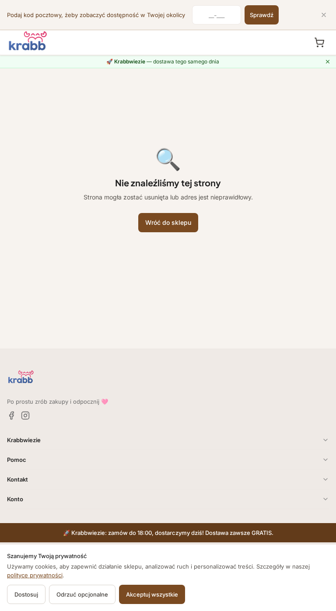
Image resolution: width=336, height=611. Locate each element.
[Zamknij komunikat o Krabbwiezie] (327, 61)
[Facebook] (11, 415)
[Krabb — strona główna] (28, 41)
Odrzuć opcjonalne (82, 594)
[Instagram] (25, 415)
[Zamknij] (323, 15)
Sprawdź (261, 14)
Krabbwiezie (24, 439)
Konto (15, 499)
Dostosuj (26, 594)
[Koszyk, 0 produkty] (319, 42)
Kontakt (17, 479)
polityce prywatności (35, 575)
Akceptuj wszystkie (152, 594)
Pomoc (16, 459)
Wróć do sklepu (168, 222)
